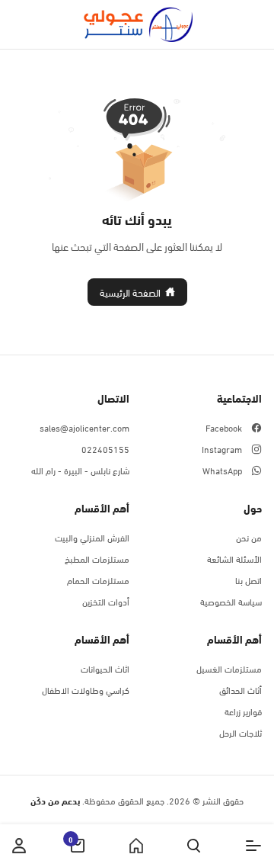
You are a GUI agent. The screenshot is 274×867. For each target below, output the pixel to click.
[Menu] (253, 845)
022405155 (105, 448)
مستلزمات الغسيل (229, 668)
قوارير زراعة (243, 711)
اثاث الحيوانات (105, 668)
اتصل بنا (248, 579)
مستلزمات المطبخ (97, 558)
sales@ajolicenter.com (84, 427)
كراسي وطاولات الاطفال (85, 689)
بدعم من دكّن (55, 800)
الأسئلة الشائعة (234, 558)
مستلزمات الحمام (98, 579)
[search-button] (193, 846)
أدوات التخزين (105, 601)
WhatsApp (222, 470)
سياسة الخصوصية (231, 601)
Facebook (224, 427)
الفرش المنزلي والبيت (92, 537)
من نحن (249, 537)
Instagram (222, 448)
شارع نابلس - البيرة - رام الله (80, 470)
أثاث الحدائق (240, 689)
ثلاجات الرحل (240, 732)
